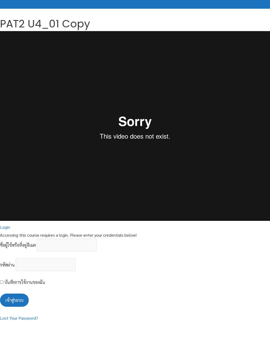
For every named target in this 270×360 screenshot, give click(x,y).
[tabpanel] (135, 127)
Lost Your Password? (19, 318)
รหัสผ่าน (7, 264)
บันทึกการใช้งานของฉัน (24, 282)
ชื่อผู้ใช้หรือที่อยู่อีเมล (18, 245)
